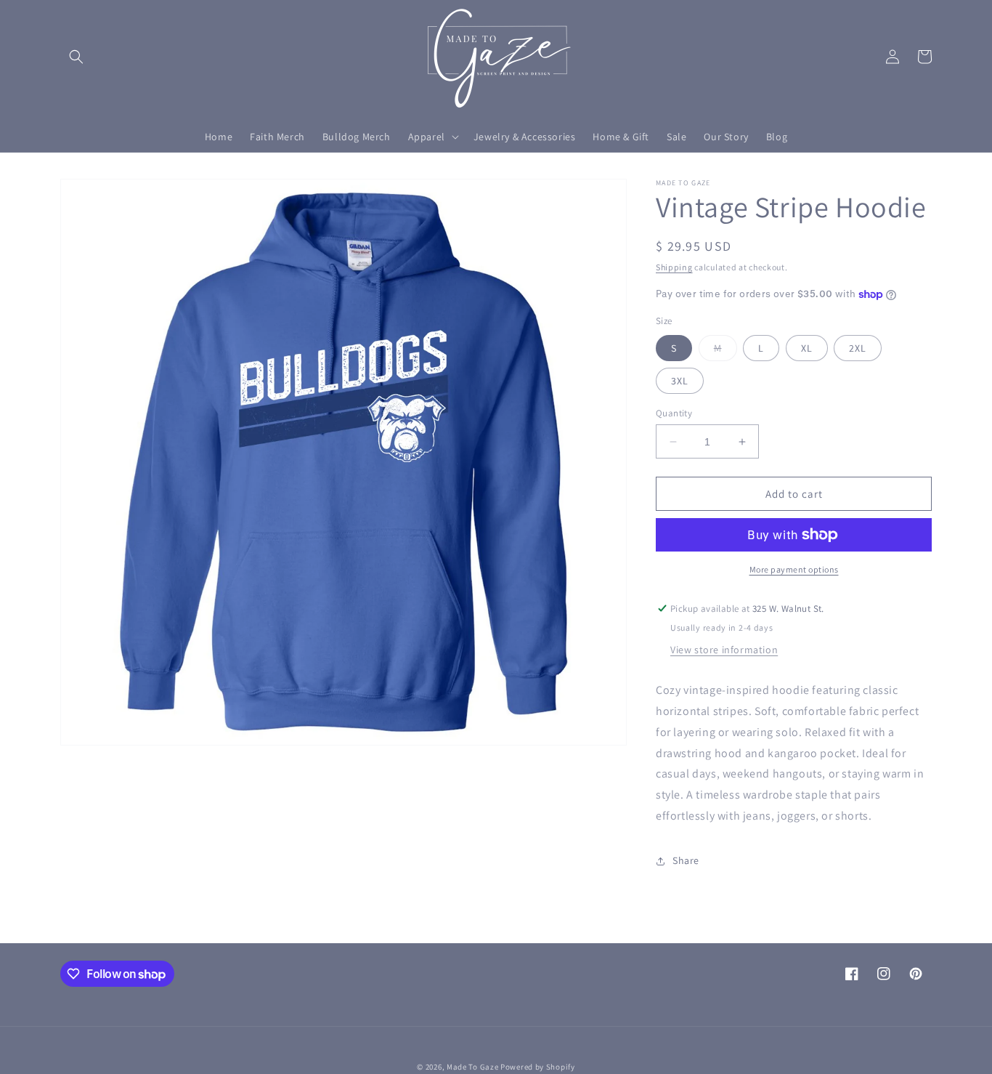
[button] (76, 57)
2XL (857, 348)
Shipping (674, 267)
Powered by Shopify (537, 1067)
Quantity (674, 413)
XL (807, 348)
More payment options (794, 569)
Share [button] (685, 860)
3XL (679, 380)
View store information (724, 649)
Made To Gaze (472, 1067)
